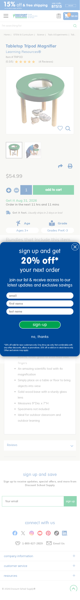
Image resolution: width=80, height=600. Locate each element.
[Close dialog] (75, 247)
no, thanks (40, 337)
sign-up (40, 324)
